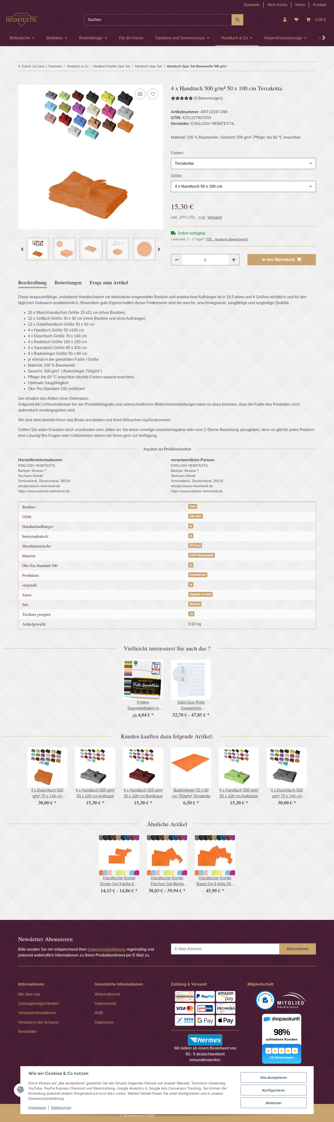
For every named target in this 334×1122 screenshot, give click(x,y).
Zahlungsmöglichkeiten (38, 1003)
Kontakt (319, 5)
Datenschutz (61, 1107)
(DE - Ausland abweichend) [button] (227, 239)
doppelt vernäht (201, 594)
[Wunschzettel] (296, 20)
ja (191, 526)
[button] (284, 20)
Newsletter (27, 1031)
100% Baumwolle (202, 555)
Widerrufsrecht (107, 994)
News (300, 5)
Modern (195, 604)
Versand (214, 217)
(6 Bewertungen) (208, 98)
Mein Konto (277, 5)
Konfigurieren (273, 1090)
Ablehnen (274, 1103)
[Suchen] (237, 19)
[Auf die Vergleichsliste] (140, 94)
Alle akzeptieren (273, 1077)
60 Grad (195, 545)
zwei (193, 506)
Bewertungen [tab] (68, 282)
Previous (22, 249)
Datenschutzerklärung (107, 949)
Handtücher (198, 574)
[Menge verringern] (176, 259)
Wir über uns (29, 994)
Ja (191, 614)
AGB (99, 1013)
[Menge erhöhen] (233, 259)
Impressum (37, 1107)
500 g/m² (196, 516)
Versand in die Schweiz (38, 1022)
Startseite (251, 5)
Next (159, 249)
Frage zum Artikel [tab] (108, 282)
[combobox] (243, 163)
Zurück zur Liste (33, 66)
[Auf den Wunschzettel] (152, 94)
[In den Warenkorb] (22, 81)
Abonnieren (298, 949)
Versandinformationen (37, 1013)
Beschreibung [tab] (32, 282)
